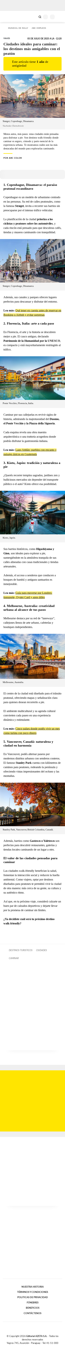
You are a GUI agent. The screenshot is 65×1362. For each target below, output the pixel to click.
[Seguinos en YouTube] (34, 1347)
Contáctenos (32, 1313)
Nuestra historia (32, 1287)
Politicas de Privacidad (32, 1297)
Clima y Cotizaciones (34, 16)
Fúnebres (32, 1303)
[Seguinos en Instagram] (38, 1347)
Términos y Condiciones (32, 1292)
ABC (9, 16)
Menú (60, 17)
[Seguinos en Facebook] (27, 1347)
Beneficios (32, 1308)
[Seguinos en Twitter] (31, 1347)
